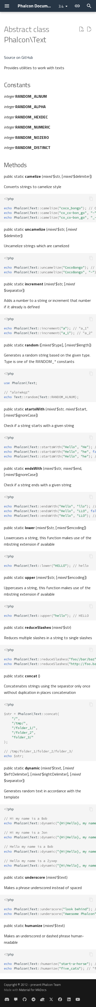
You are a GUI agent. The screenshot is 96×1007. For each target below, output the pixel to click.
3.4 (61, 6)
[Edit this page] (89, 29)
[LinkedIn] (69, 999)
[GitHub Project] (25, 999)
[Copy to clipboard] (91, 199)
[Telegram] (33, 999)
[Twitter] (51, 999)
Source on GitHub (18, 57)
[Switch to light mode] (77, 6)
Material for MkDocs (33, 989)
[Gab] (42, 999)
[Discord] (7, 999)
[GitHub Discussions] (16, 999)
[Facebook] (60, 999)
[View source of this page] (81, 29)
